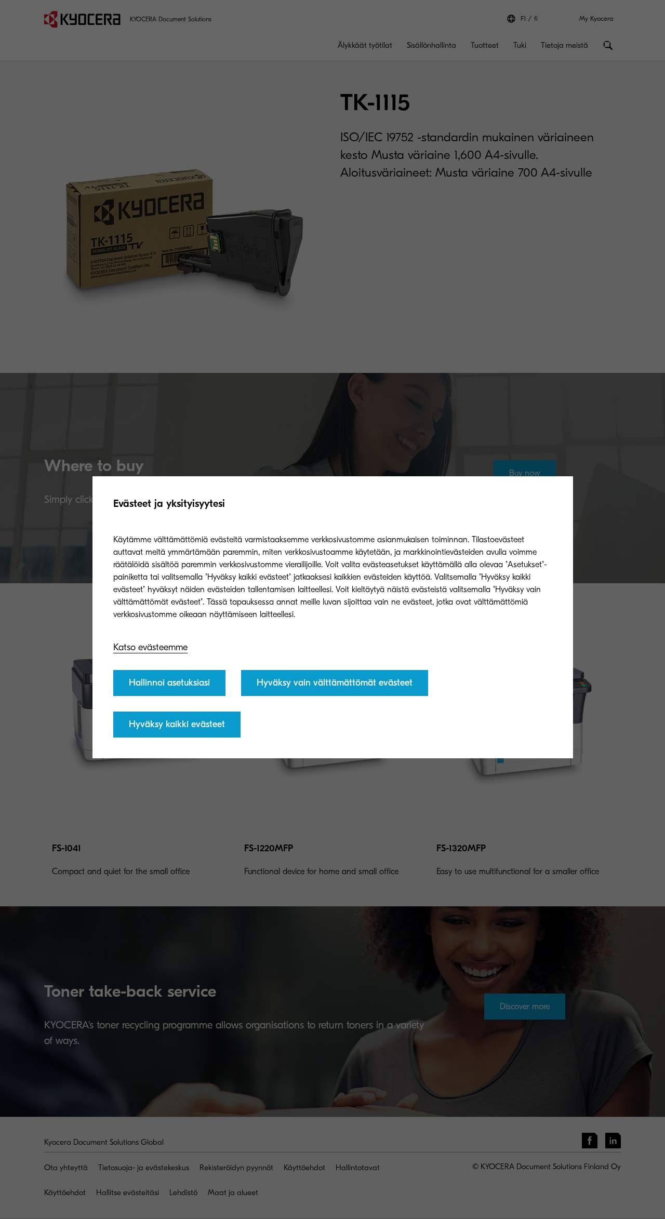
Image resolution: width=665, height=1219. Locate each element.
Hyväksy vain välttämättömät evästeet (335, 682)
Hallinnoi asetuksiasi (169, 682)
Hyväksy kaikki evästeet (177, 724)
